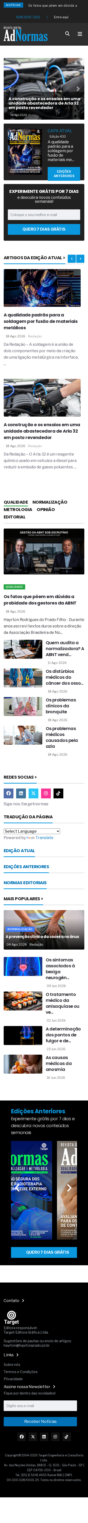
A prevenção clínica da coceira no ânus (42, 936)
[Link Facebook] (8, 793)
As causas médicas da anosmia (59, 1063)
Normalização (20, 929)
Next (80, 259)
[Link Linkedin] (44, 1436)
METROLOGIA (18, 509)
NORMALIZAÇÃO (50, 502)
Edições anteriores (64, 174)
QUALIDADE (16, 502)
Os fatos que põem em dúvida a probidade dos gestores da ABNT (40, 599)
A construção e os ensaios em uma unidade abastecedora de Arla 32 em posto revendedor (42, 431)
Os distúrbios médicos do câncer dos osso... (64, 677)
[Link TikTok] (58, 793)
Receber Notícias (40, 1421)
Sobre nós (12, 1364)
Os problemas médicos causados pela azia (62, 737)
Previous (72, 259)
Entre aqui (61, 17)
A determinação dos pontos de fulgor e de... (63, 1035)
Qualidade (14, 586)
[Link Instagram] (21, 793)
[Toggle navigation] (80, 34)
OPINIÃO (46, 509)
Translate (44, 837)
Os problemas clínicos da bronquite (61, 706)
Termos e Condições (21, 1372)
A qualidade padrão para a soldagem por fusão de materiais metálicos (40, 321)
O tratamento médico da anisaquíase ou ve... (62, 1003)
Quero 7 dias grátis (44, 229)
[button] (10, 89)
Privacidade (13, 1379)
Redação (35, 336)
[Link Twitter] (33, 793)
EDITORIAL (14, 517)
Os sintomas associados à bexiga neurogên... (60, 969)
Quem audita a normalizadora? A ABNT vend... (65, 649)
